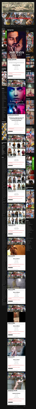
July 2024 (3, 189)
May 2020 (3, 250)
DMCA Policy (17, 25)
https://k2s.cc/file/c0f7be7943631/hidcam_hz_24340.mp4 (14, 367)
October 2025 (3, 170)
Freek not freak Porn (8, 26)
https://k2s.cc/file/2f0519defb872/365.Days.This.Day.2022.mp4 (14, 74)
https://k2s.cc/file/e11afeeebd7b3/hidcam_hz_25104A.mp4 (14, 266)
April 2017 (3, 294)
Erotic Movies (10, 133)
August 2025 (3, 172)
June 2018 (3, 277)
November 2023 (3, 199)
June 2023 (3, 206)
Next (24, 406)
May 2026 (3, 162)
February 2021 (3, 240)
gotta (11, 167)
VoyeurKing (21, 25)
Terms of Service (13, 25)
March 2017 (3, 295)
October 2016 (3, 302)
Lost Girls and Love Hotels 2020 (13, 115)
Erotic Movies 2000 (13, 133)
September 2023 (3, 202)
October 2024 (3, 185)
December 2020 (3, 242)
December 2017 (3, 284)
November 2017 (3, 286)
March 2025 (3, 178)
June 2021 (3, 235)
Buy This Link (3, 25)
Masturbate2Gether (24, 25)
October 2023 (3, 201)
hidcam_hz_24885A (11, 323)
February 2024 (3, 195)
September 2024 (3, 186)
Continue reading (10, 131)
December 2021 (3, 228)
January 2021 (3, 241)
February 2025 (3, 179)
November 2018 (3, 271)
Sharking (3, 113)
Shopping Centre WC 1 (12, 225)
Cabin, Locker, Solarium (11, 269)
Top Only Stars (14, 26)
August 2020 (3, 247)
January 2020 (3, 255)
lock (17, 269)
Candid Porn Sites (28, 25)
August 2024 (3, 188)
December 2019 (3, 256)
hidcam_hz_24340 (11, 356)
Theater (3, 118)
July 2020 (3, 248)
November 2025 (3, 169)
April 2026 (3, 163)
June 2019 (3, 263)
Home (10, 25)
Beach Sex (27, 223)
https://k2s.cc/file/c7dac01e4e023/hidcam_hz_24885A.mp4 (14, 333)
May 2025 (3, 176)
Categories (22, 26)
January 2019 (3, 269)
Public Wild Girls (3, 112)
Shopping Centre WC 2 (12, 191)
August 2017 (3, 289)
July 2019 (3, 262)
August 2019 (3, 261)
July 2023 (3, 205)
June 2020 (3, 249)
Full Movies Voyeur (4, 101)
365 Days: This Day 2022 (12, 59)
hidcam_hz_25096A (11, 289)
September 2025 (3, 171)
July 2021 (3, 234)
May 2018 (3, 278)
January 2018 (3, 283)
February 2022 (3, 226)
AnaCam (11, 26)
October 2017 (3, 287)
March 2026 (3, 164)
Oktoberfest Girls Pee (7, 25)
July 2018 (3, 276)
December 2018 (3, 270)
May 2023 (3, 207)
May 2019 (3, 264)
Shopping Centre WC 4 (12, 156)
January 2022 (3, 227)
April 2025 (3, 177)
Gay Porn (3, 102)
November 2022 (3, 215)
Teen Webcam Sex (28, 248)
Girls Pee (9, 167)
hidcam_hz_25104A (11, 255)
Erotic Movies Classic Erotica (4, 98)
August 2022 (3, 219)
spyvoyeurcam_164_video (12, 390)
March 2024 (3, 194)
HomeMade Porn (3, 26)
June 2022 (3, 221)
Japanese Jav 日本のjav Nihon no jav (4, 107)
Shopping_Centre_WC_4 (19, 167)
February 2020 (3, 254)
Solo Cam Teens (18, 26)
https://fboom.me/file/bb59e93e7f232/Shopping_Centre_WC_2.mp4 (15, 198)
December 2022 (3, 213)
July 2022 (3, 220)
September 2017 (3, 288)
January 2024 (3, 196)
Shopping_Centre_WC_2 (19, 201)
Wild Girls (3, 119)
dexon (12, 60)
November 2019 (3, 257)
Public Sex (3, 111)
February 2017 (3, 296)
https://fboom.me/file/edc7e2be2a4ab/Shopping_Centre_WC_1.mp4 (15, 232)
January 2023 (3, 212)
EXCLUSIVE (3, 100)
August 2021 (3, 233)
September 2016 (3, 303)
